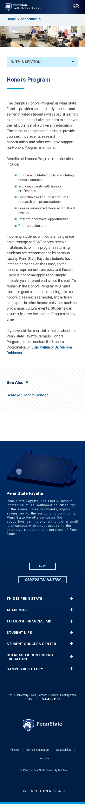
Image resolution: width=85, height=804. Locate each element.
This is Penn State (24, 599)
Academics (29, 19)
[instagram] (58, 550)
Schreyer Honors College (28, 395)
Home (11, 19)
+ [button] (71, 598)
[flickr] (37, 550)
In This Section (26, 62)
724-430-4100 (50, 699)
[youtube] (48, 550)
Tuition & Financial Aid (29, 621)
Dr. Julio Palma (38, 347)
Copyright (44, 758)
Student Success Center (31, 644)
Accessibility (63, 749)
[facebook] (26, 550)
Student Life (19, 633)
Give (42, 566)
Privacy (15, 749)
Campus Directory (25, 669)
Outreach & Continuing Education (30, 657)
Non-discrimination (37, 749)
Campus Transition (42, 579)
